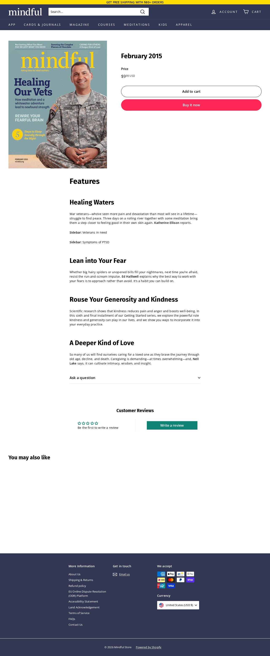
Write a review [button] (172, 425)
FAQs (72, 619)
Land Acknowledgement (84, 607)
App (11, 25)
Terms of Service (79, 613)
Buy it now (191, 105)
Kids (163, 25)
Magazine (79, 25)
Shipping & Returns (81, 580)
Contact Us (75, 624)
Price (125, 69)
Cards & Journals (42, 25)
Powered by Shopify (149, 647)
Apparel (184, 25)
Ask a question (82, 377)
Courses (107, 25)
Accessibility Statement (83, 601)
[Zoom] (57, 104)
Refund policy (77, 586)
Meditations (137, 25)
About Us (74, 574)
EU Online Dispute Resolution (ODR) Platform (87, 594)
